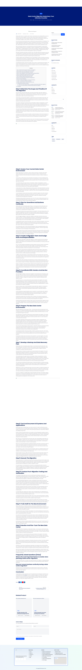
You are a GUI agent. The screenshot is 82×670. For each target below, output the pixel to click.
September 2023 (54, 79)
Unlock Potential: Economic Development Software (40, 613)
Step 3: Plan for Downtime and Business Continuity (24, 72)
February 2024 (54, 72)
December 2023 (54, 75)
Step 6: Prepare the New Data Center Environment (24, 75)
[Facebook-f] (19, 659)
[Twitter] (22, 659)
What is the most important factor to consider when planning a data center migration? (31, 84)
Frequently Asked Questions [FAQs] (22, 83)
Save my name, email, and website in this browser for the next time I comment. (29, 636)
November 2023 (54, 76)
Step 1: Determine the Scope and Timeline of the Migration (25, 69)
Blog (41, 13)
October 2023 (54, 78)
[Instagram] (17, 659)
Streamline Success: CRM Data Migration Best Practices (57, 55)
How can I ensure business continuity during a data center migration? (29, 85)
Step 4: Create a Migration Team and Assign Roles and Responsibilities (27, 73)
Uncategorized (54, 93)
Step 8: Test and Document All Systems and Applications (25, 77)
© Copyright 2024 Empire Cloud (41, 668)
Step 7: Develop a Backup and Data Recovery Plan (24, 76)
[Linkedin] (25, 659)
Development (58, 139)
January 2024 (54, 73)
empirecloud (19, 33)
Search (53, 32)
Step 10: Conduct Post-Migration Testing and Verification (25, 79)
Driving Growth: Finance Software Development (57, 49)
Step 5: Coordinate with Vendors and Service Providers (25, 74)
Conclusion (18, 86)
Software (53, 92)
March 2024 (53, 70)
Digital (63, 139)
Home (31, 19)
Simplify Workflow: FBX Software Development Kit (23, 613)
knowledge (25, 575)
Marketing (53, 90)
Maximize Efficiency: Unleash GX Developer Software (57, 52)
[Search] (63, 99)
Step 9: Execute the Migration (21, 78)
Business (53, 89)
